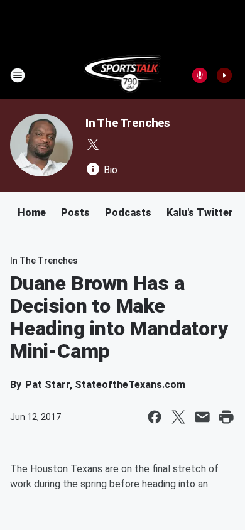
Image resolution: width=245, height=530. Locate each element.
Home (32, 213)
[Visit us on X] (93, 144)
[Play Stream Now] (224, 75)
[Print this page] (226, 417)
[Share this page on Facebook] (154, 417)
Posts (75, 213)
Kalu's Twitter (199, 213)
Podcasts (128, 213)
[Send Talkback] (199, 75)
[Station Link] (123, 75)
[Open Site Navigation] (17, 75)
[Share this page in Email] (202, 417)
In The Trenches (127, 122)
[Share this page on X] (178, 417)
